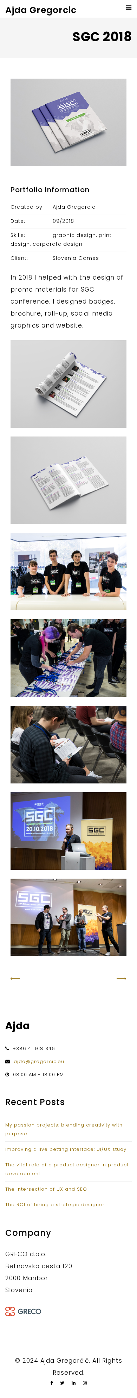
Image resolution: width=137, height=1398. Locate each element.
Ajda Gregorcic (41, 10)
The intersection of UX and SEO (46, 1189)
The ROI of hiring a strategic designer (55, 1204)
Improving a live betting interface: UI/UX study (65, 1149)
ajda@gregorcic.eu (39, 1061)
